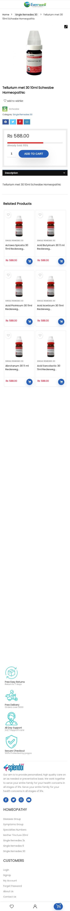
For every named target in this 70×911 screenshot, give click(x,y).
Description (11, 173)
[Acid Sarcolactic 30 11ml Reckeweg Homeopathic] (51, 346)
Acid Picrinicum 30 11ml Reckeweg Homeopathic (18, 309)
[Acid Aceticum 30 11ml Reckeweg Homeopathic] (51, 286)
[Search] (65, 4)
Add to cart (33, 153)
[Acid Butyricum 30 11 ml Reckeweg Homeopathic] (51, 226)
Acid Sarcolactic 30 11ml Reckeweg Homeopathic (48, 369)
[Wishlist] (12, 906)
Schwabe (14, 109)
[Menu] (4, 4)
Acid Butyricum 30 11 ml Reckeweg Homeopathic (50, 248)
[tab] (35, 173)
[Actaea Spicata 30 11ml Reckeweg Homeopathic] (19, 226)
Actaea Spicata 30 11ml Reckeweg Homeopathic (16, 248)
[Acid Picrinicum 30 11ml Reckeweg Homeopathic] (19, 286)
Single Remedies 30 (26, 14)
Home (5, 14)
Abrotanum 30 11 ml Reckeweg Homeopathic (17, 369)
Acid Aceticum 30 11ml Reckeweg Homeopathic (50, 309)
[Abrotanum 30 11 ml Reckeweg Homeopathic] (19, 346)
